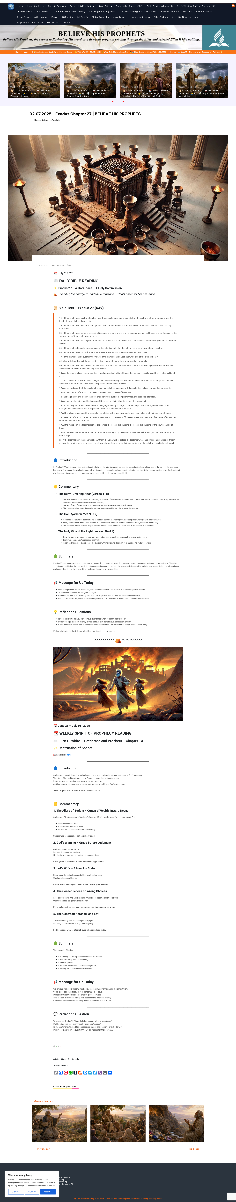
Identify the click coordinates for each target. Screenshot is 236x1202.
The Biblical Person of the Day (69, 11)
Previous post (43, 1149)
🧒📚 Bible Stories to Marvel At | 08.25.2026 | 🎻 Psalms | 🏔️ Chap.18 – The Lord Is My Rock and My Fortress (48, 52)
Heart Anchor (34, 6)
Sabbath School (56, 6)
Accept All (48, 1192)
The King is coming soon (102, 11)
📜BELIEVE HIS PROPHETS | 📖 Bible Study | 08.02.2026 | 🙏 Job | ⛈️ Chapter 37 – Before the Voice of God (89, 93)
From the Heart (25, 11)
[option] (48, 52)
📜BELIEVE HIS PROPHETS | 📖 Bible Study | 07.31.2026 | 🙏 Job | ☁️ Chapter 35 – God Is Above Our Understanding (202, 93)
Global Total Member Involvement (110, 17)
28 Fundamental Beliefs (75, 17)
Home (20, 6)
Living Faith (104, 6)
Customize (16, 1192)
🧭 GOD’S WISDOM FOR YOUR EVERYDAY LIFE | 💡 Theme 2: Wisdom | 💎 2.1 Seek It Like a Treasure (136, 52)
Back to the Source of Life (129, 6)
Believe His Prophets (81, 6)
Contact (67, 22)
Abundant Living (141, 17)
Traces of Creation (169, 11)
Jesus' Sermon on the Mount (32, 17)
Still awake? (43, 11)
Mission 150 (53, 22)
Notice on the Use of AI (62, 1184)
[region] (32, 1184)
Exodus (75, 1086)
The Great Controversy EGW (198, 11)
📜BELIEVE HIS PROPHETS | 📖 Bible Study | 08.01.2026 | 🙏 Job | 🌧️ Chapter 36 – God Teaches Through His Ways (146, 93)
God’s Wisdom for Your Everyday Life (196, 6)
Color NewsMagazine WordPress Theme (129, 1198)
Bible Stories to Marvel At (160, 6)
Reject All (32, 1192)
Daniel (54, 17)
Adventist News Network (184, 17)
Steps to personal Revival (30, 22)
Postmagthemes (155, 1198)
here (69, 755)
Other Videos (161, 17)
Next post (194, 1149)
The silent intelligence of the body (137, 11)
